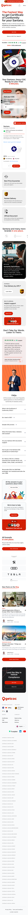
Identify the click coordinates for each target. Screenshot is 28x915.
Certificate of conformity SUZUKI (8, 885)
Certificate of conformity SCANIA (8, 867)
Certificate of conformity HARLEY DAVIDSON (10, 773)
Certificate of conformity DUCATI (8, 761)
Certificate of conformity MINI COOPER (9, 834)
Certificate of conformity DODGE (8, 758)
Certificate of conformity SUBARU (8, 882)
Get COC (14, 32)
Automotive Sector (6, 642)
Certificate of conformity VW (7, 900)
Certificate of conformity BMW (8, 746)
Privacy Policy (8, 909)
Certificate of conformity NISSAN (8, 840)
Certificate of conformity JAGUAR (8, 794)
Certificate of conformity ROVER (8, 861)
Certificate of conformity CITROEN (8, 752)
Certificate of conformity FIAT (7, 764)
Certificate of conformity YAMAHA (8, 903)
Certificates (5, 718)
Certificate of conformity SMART (8, 876)
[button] (14, 409)
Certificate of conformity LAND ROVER (9, 815)
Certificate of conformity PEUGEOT (8, 846)
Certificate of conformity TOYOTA (8, 891)
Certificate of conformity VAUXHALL (9, 894)
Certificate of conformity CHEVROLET (9, 749)
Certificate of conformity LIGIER (8, 818)
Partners (17, 722)
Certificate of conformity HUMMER (8, 779)
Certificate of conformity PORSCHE (8, 855)
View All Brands (14, 548)
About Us (14, 686)
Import (3, 608)
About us (17, 720)
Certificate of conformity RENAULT (8, 858)
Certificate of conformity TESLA (8, 888)
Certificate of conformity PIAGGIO (8, 849)
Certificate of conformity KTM (7, 806)
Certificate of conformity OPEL (8, 843)
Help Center (5, 722)
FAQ (3, 720)
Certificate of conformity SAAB (8, 864)
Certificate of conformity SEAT (8, 870)
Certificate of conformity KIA (7, 803)
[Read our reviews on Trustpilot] (13, 731)
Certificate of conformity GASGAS (8, 770)
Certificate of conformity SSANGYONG (9, 879)
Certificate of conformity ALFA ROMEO (9, 740)
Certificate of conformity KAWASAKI (9, 800)
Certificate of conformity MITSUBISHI (9, 837)
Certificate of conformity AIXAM (8, 737)
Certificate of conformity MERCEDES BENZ (10, 828)
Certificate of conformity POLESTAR (9, 852)
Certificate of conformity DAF (7, 755)
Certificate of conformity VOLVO (8, 897)
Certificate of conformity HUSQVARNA (9, 782)
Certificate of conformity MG (7, 831)
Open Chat (8, 313)
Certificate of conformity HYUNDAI (8, 785)
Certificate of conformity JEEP (7, 797)
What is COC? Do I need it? (14, 36)
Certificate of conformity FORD (8, 767)
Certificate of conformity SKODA (8, 873)
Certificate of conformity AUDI (7, 743)
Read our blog (18, 718)
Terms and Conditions (18, 909)
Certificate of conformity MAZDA (8, 825)
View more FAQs (14, 487)
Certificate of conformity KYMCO (8, 809)
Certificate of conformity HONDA (8, 776)
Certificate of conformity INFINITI (8, 788)
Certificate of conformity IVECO (8, 791)
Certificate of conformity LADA (8, 812)
